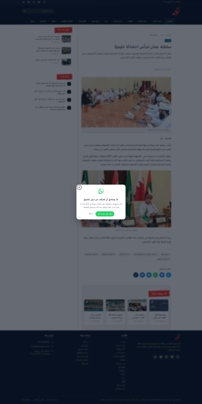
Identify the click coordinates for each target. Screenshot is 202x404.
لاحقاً (91, 213)
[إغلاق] (79, 187)
